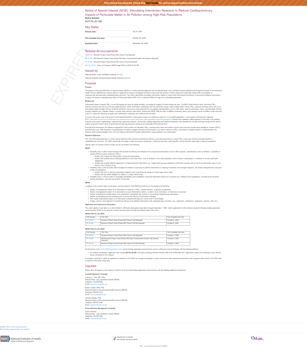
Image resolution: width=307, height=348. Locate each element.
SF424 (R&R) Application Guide (111, 249)
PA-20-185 (88, 62)
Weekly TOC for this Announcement (13, 327)
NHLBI (119, 74)
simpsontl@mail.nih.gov (98, 318)
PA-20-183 (88, 55)
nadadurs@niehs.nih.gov (98, 305)
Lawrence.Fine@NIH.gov (98, 284)
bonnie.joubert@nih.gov (98, 294)
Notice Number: (92, 18)
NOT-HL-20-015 (90, 65)
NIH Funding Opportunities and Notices (15, 329)
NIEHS (127, 78)
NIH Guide (152, 3)
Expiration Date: (91, 43)
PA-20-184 (88, 58)
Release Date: (90, 31)
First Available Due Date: (95, 38)
